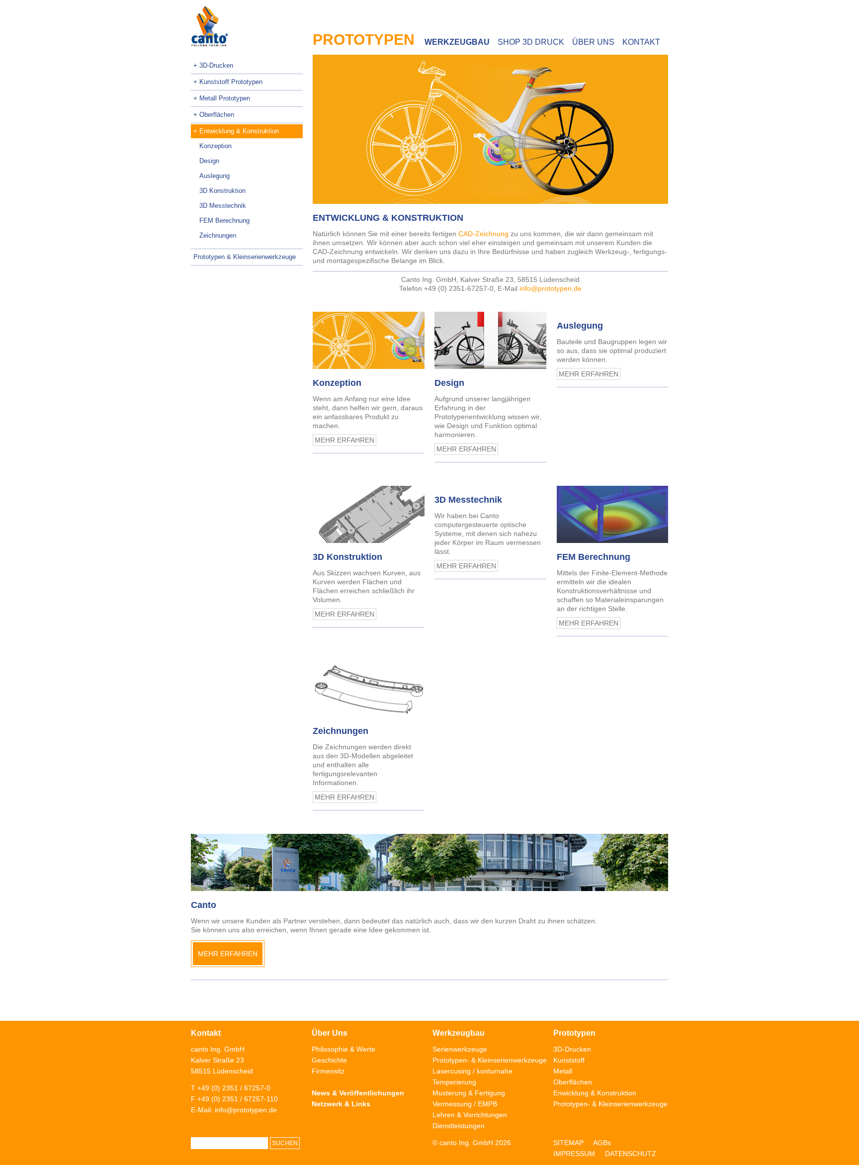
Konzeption (215, 146)
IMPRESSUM (574, 1154)
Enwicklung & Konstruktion (594, 1093)
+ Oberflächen (213, 114)
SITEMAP (568, 1143)
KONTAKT (641, 42)
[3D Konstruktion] (368, 514)
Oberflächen (572, 1082)
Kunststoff (569, 1060)
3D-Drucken (572, 1049)
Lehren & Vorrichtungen (469, 1115)
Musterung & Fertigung (468, 1093)
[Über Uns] (429, 862)
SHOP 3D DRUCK (531, 42)
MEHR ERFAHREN (344, 440)
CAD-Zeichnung (483, 234)
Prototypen (574, 1033)
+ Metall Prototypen (221, 98)
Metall (562, 1071)
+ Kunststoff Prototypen (227, 82)
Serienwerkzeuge (459, 1049)
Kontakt (206, 1033)
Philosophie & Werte (343, 1049)
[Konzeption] (368, 340)
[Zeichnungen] (368, 688)
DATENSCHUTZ (630, 1154)
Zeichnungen (217, 235)
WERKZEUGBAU (457, 42)
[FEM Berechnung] (612, 514)
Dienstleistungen (458, 1126)
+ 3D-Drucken (213, 65)
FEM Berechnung (224, 220)
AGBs (602, 1143)
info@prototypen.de (550, 288)
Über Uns (329, 1033)
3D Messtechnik (222, 205)
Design (209, 161)
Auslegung (214, 175)
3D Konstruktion (222, 190)
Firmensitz (328, 1071)
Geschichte (329, 1060)
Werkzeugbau (458, 1033)
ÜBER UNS (593, 42)
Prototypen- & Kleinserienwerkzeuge (489, 1060)
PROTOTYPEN (364, 39)
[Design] (490, 340)
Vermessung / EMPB (464, 1104)
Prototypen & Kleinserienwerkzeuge (244, 257)
